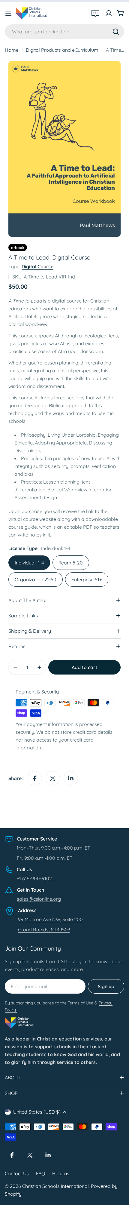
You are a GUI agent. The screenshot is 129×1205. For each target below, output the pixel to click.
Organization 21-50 (35, 579)
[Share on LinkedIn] (71, 778)
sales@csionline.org (39, 899)
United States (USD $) (37, 1112)
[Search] (115, 31)
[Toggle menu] (8, 13)
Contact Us (17, 1173)
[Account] (108, 13)
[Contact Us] (95, 13)
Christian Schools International (55, 1186)
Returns (60, 1173)
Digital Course (37, 266)
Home (12, 50)
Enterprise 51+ (86, 579)
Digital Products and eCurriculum (62, 50)
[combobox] (64, 31)
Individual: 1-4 (29, 563)
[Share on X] (53, 778)
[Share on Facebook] (35, 778)
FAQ (40, 1173)
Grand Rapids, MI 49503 (44, 930)
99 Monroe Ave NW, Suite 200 (50, 919)
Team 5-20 (71, 563)
